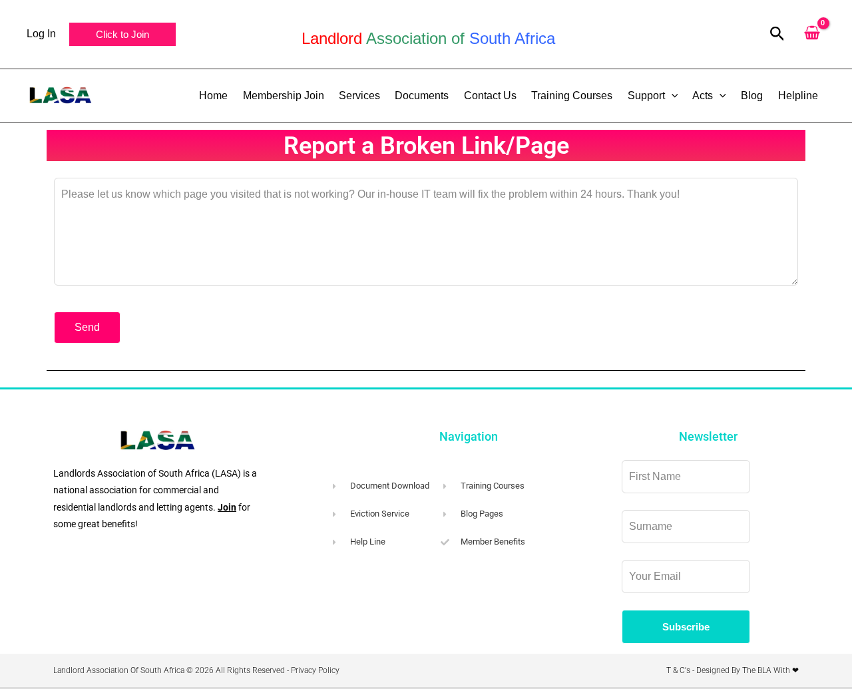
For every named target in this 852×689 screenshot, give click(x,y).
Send (87, 327)
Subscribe (686, 626)
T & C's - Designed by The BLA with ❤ (732, 670)
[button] (122, 34)
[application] (671, 95)
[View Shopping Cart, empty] (811, 34)
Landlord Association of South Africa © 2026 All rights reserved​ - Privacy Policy (196, 670)
